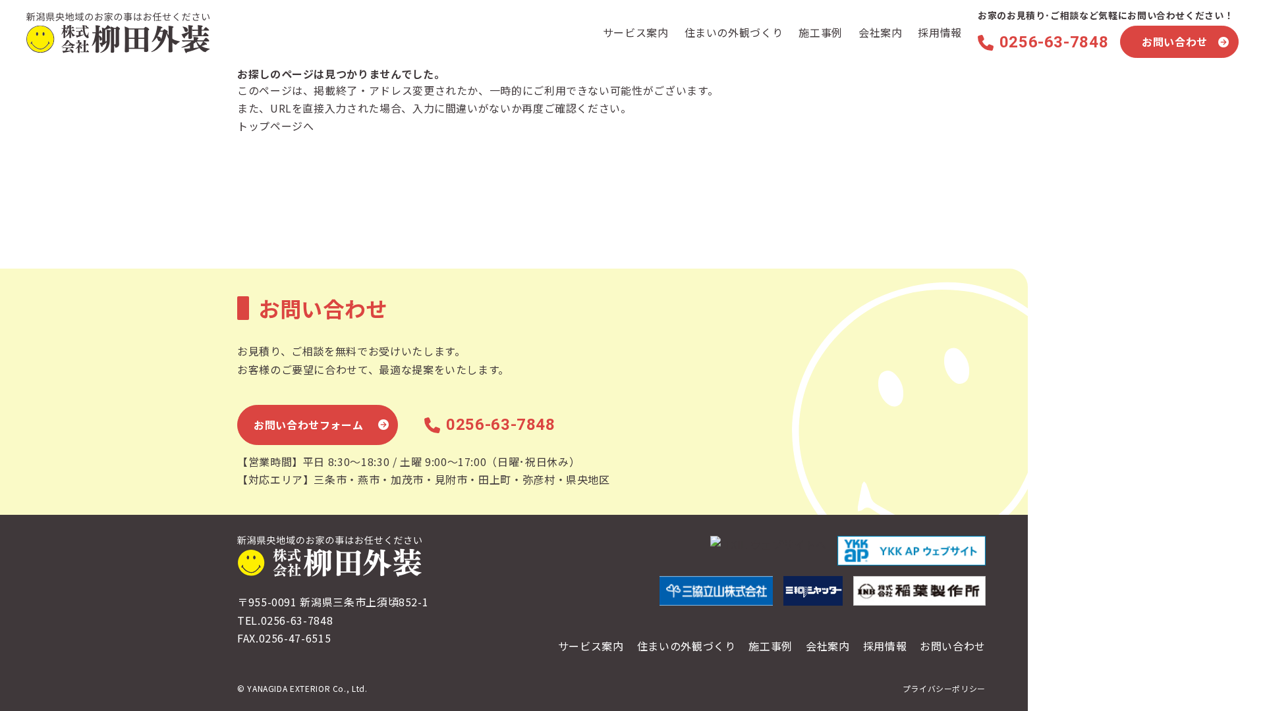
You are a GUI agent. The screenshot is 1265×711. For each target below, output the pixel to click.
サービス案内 (636, 32)
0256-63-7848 (1053, 42)
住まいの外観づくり (734, 32)
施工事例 (821, 32)
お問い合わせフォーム (308, 425)
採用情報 (940, 32)
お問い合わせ (1175, 41)
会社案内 (880, 32)
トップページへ (275, 126)
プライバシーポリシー (944, 688)
